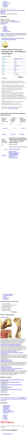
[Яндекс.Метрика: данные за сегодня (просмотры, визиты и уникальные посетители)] (7, 433)
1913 (15, 67)
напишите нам (12, 107)
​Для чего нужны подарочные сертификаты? (11, 344)
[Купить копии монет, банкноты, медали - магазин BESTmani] (14, 11)
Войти (13, 20)
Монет (2, 400)
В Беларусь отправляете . (6, 387)
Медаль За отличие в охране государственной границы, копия (5, 120)
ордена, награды (17, 65)
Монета (25, 397)
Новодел (15, 397)
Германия (7, 399)
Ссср (10, 399)
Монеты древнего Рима (6, 359)
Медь (1, 399)
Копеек (25, 399)
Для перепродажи (6, 306)
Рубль (12, 397)
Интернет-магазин (9, 33)
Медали (4, 400)
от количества (16, 74)
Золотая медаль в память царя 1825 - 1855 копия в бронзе (4, 141)
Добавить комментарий (14, 149)
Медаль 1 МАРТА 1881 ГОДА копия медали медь (23, 119)
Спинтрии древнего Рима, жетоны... (9, 351)
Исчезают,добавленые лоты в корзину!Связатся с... (12, 379)
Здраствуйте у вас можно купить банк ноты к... (11, 389)
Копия (22, 397)
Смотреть (4, 134)
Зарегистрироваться (15, 21)
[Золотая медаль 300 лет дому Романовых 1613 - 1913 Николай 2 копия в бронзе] (13, 39)
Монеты (17, 399)
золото (15, 60)
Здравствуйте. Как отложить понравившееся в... (12, 384)
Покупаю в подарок (6, 307)
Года (2, 397)
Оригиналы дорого (6, 303)
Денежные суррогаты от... (7, 367)
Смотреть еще (4, 392)
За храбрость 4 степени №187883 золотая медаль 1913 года (14, 120)
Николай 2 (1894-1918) (18, 58)
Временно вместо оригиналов (9, 305)
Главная (2, 33)
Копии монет (9, 397)
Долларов (5, 397)
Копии (15, 399)
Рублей (22, 399)
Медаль (4, 399)
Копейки (18, 397)
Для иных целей (6, 309)
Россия (15, 69)
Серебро (12, 399)
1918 (20, 399)
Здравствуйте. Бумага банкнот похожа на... (10, 382)
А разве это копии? (6, 310)
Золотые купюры (4, 317)
